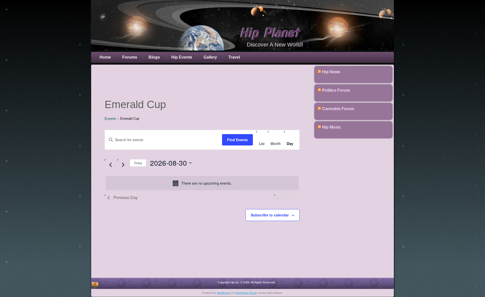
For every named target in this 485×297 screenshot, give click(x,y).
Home (105, 57)
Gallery (210, 57)
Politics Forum (336, 90)
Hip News (331, 72)
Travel (234, 57)
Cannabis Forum (338, 109)
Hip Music (331, 127)
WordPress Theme (246, 292)
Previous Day (125, 197)
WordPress (223, 292)
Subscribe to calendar (270, 214)
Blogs (154, 57)
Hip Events (181, 57)
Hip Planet (269, 33)
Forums (129, 57)
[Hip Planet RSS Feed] (95, 285)
